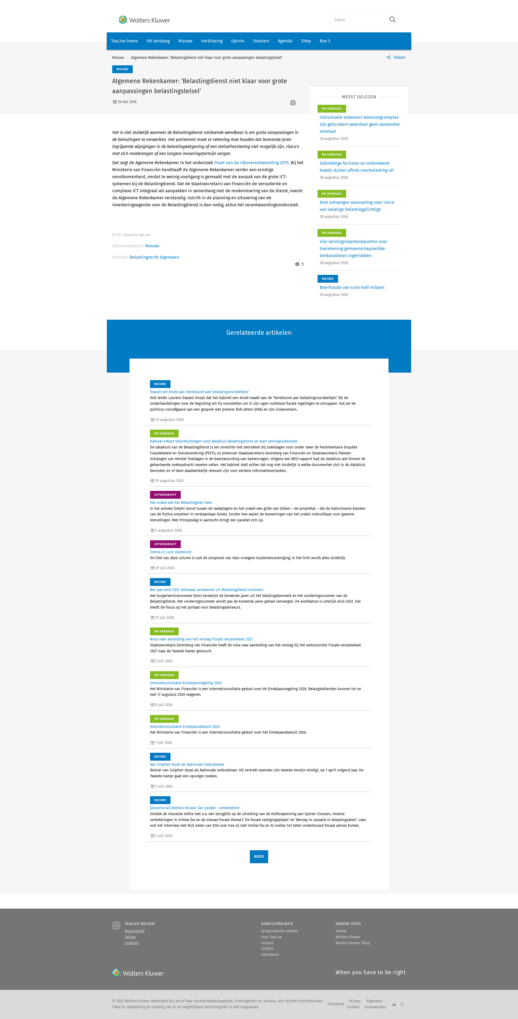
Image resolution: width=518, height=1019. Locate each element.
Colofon (267, 949)
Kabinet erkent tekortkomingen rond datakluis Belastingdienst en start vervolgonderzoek (223, 441)
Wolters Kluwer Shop (353, 943)
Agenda (285, 40)
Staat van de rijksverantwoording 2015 (251, 162)
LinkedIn (132, 943)
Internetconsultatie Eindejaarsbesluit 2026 (185, 727)
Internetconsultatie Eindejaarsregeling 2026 (185, 683)
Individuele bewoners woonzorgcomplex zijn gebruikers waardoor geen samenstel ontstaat (360, 124)
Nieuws (185, 40)
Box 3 (325, 40)
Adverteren (270, 955)
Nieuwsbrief (134, 931)
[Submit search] (392, 19)
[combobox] (358, 19)
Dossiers (261, 40)
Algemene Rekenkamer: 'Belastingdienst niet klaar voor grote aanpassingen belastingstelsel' (206, 58)
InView (341, 931)
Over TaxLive (271, 937)
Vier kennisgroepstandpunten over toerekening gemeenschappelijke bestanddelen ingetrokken (353, 248)
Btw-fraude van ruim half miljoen (352, 287)
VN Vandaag (158, 40)
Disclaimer (336, 1004)
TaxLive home (124, 40)
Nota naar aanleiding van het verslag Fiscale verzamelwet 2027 (201, 639)
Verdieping (212, 40)
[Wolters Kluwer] (144, 20)
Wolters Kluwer (348, 937)
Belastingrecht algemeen (154, 257)
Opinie (237, 40)
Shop (306, 40)
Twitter (130, 937)
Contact (267, 943)
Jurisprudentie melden (279, 931)
